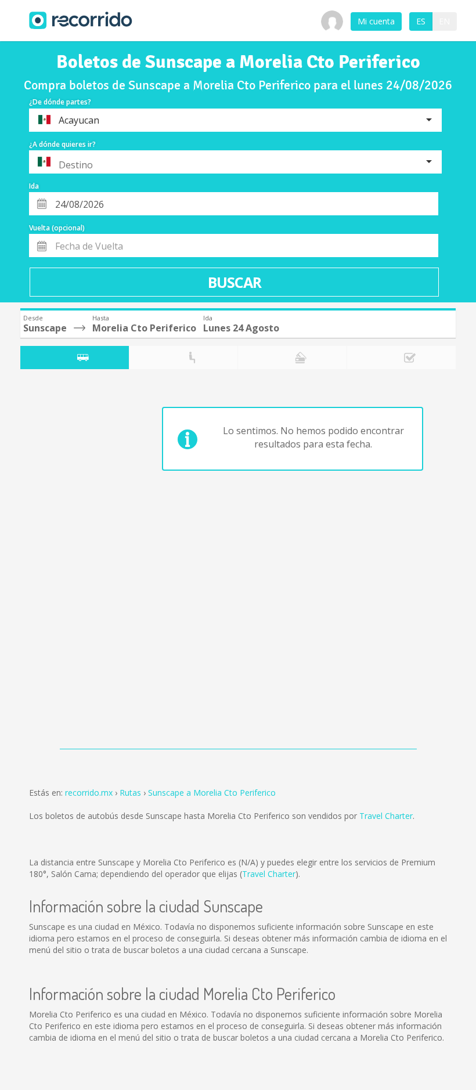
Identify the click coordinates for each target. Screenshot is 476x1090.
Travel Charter (386, 815)
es (420, 21)
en (444, 21)
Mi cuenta (376, 21)
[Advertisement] (66, 562)
